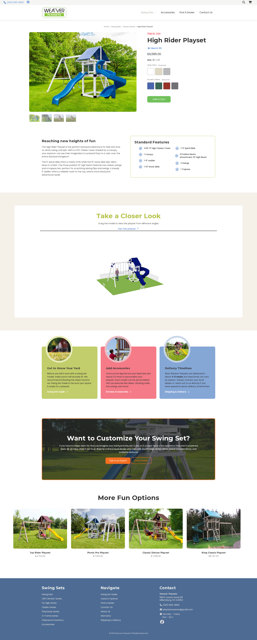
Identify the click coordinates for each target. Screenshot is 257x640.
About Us (105, 611)
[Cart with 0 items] (250, 2)
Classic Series (49, 607)
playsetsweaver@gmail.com (177, 609)
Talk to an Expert (118, 460)
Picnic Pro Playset (98, 552)
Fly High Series (49, 602)
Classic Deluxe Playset (156, 552)
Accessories (168, 12)
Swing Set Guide (56, 391)
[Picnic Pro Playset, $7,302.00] (98, 528)
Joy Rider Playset (40, 552)
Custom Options (109, 598)
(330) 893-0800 (15, 2)
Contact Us (205, 12)
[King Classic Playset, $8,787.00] (214, 528)
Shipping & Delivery (175, 391)
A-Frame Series (50, 615)
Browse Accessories (117, 391)
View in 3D (156, 48)
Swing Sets (147, 12)
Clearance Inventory (53, 620)
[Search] (243, 2)
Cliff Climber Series (52, 598)
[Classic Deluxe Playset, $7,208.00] (156, 528)
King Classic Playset (214, 552)
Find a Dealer (186, 12)
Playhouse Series (50, 611)
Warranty (106, 615)
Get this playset (127, 228)
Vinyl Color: (156, 65)
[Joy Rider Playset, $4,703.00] (40, 528)
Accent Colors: (158, 79)
